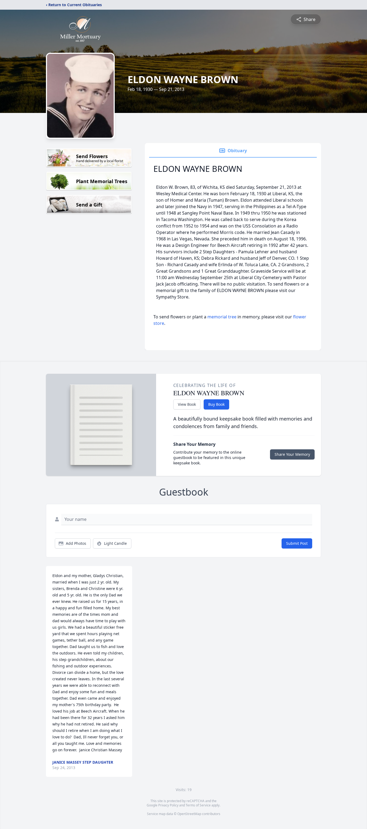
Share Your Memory (292, 454)
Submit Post (297, 543)
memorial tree (221, 317)
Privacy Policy (168, 805)
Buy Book (216, 404)
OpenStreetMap (189, 814)
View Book (187, 404)
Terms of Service (198, 805)
